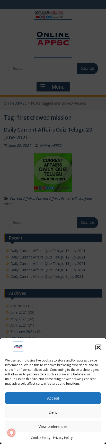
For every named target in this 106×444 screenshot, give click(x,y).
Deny (53, 412)
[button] (98, 347)
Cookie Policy (40, 438)
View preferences (53, 426)
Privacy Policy (63, 438)
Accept (53, 398)
